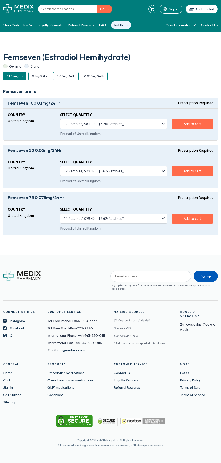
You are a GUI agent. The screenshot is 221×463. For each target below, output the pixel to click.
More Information (178, 25)
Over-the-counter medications (70, 380)
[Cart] (152, 9)
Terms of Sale (190, 387)
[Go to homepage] (18, 9)
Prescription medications (65, 373)
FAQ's (184, 373)
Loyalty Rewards (50, 25)
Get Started (205, 9)
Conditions (55, 395)
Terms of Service (192, 395)
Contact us (122, 373)
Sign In (8, 387)
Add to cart (192, 123)
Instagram (17, 321)
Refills (118, 25)
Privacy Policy (190, 380)
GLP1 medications (60, 387)
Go (102, 9)
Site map (9, 402)
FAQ (102, 25)
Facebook (17, 328)
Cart (6, 380)
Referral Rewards (81, 25)
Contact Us (209, 25)
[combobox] (67, 9)
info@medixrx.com (71, 350)
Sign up (206, 276)
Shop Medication (15, 25)
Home (7, 373)
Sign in (173, 9)
